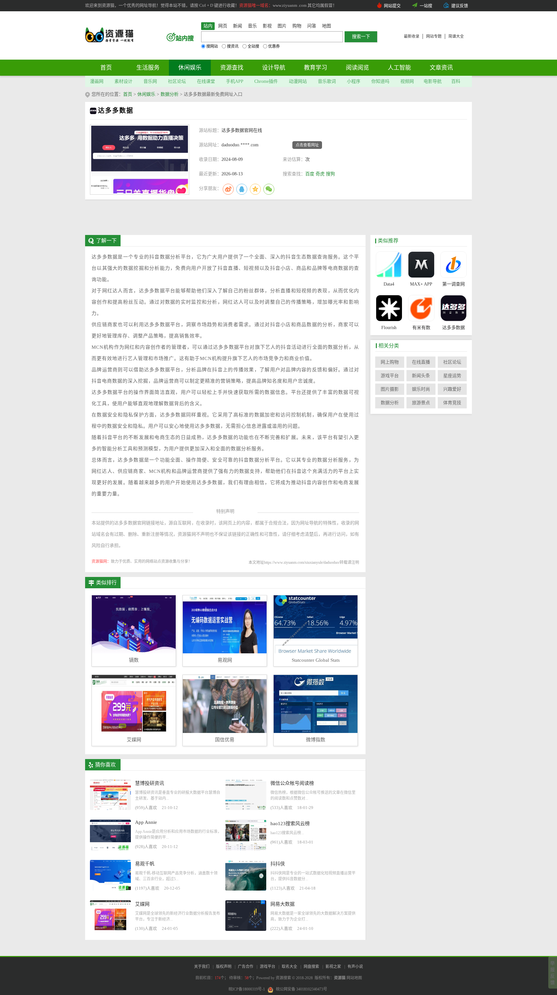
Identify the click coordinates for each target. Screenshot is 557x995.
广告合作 (245, 966)
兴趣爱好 (452, 389)
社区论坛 (177, 81)
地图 (326, 26)
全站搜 (253, 46)
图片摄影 (390, 389)
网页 (222, 26)
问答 (311, 26)
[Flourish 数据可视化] (389, 308)
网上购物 (390, 362)
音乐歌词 (327, 81)
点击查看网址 (307, 145)
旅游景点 (421, 402)
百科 (455, 81)
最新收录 (411, 36)
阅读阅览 (357, 67)
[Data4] (389, 264)
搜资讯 (233, 46)
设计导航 (273, 67)
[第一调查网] (453, 264)
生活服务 (148, 67)
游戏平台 (390, 375)
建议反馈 (459, 5)
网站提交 (392, 5)
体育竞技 (452, 402)
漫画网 (96, 81)
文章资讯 (441, 67)
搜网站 (212, 46)
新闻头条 (421, 375)
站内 (207, 26)
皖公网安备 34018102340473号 (301, 989)
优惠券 (274, 46)
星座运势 (452, 375)
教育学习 (315, 67)
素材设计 (123, 81)
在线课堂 (206, 81)
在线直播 (421, 362)
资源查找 (231, 67)
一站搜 (426, 5)
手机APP (234, 81)
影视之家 (333, 966)
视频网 (407, 81)
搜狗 (330, 173)
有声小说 (355, 966)
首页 (106, 67)
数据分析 (170, 94)
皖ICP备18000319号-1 (247, 989)
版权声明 (223, 966)
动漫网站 (298, 81)
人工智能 (399, 67)
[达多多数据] (453, 308)
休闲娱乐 (189, 67)
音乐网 (150, 81)
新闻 (237, 26)
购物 (296, 26)
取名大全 (289, 966)
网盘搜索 (311, 966)
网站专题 (434, 36)
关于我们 (202, 966)
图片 (282, 26)
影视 (267, 26)
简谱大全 (456, 36)
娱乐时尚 (421, 389)
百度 (309, 173)
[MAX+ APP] (421, 264)
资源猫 (340, 978)
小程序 (353, 81)
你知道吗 (380, 81)
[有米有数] (421, 308)
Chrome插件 (266, 81)
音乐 (252, 26)
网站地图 (354, 978)
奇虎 (320, 173)
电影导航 (433, 81)
